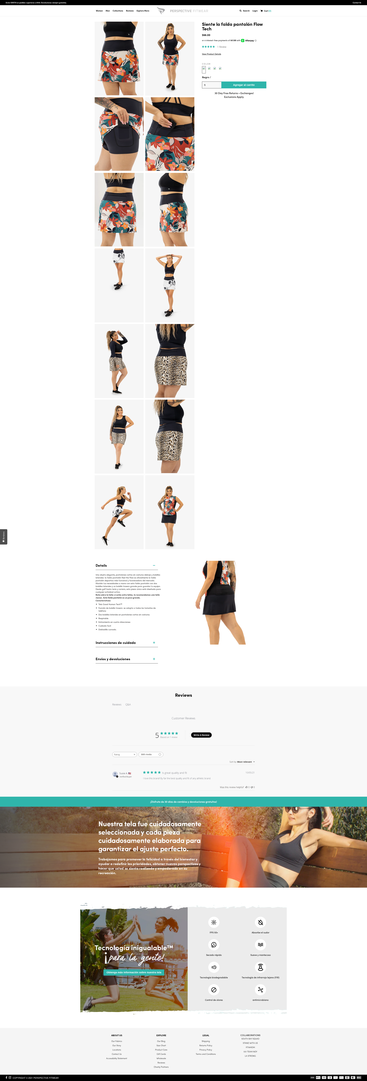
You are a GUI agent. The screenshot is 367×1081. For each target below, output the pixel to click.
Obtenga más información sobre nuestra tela (134, 972)
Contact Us (357, 2)
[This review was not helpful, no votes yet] (252, 787)
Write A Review (201, 735)
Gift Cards (161, 1053)
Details (101, 565)
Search (246, 10)
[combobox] (124, 754)
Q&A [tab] (128, 704)
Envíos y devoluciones (113, 658)
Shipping (206, 1041)
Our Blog (161, 1041)
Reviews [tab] (116, 704)
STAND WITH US (250, 1042)
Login (255, 10)
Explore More (143, 10)
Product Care (161, 1049)
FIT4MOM (250, 1047)
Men (108, 10)
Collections (118, 10)
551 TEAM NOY (250, 1051)
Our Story (116, 1045)
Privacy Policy (205, 1049)
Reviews (130, 10)
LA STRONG (250, 1055)
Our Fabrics (116, 1041)
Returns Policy (205, 1045)
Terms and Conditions (206, 1053)
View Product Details (211, 54)
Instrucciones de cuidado (116, 642)
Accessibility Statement (116, 1058)
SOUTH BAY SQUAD (250, 1038)
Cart (267, 10)
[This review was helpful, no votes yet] (247, 787)
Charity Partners (161, 1066)
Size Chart (161, 1045)
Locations (116, 1049)
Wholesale (161, 1058)
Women (99, 10)
